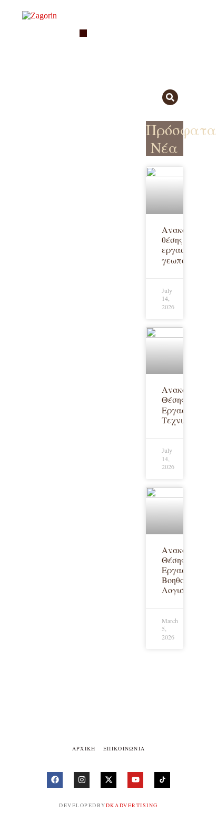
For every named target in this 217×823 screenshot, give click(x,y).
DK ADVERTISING (132, 805)
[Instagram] (82, 780)
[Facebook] (55, 780)
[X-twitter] (108, 780)
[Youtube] (135, 780)
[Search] (170, 97)
